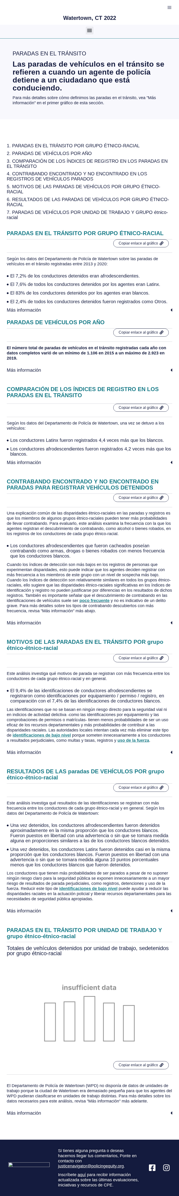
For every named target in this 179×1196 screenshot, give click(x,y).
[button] (89, 30)
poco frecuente (94, 600)
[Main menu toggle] (169, 7)
